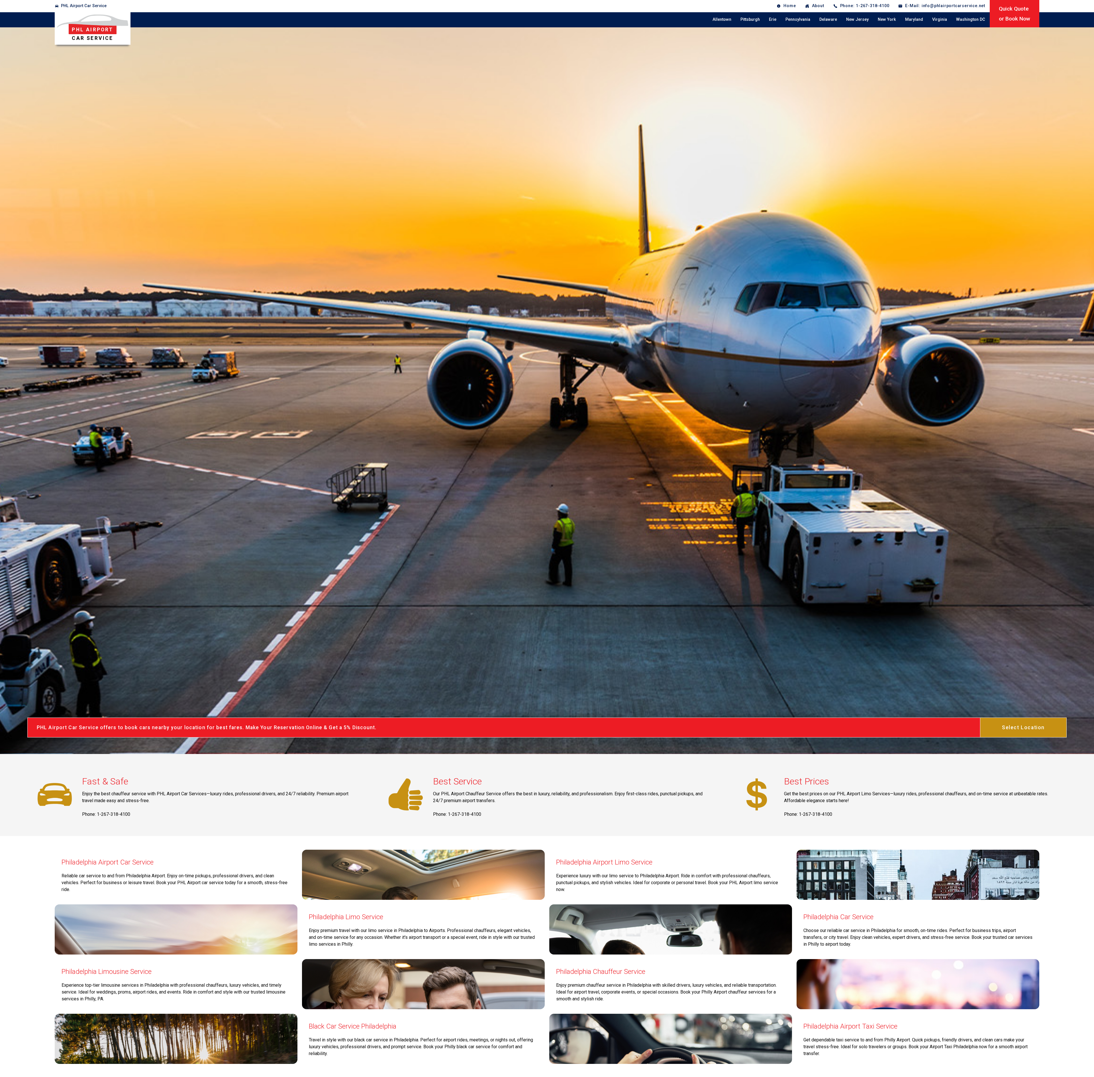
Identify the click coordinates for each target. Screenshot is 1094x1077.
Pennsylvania (797, 19)
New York (887, 19)
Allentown (722, 19)
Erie (772, 19)
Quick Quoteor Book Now (1014, 13)
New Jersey (857, 19)
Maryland (914, 19)
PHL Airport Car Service (84, 5)
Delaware (828, 19)
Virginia (939, 19)
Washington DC (970, 19)
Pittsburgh (750, 19)
